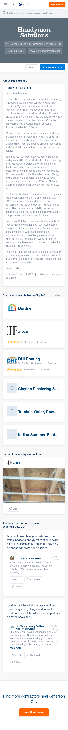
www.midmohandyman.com (45, 50)
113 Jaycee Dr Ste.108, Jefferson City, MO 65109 (33, 43)
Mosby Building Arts (30, 627)
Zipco (16, 463)
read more (15, 647)
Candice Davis (23, 558)
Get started (57, 4)
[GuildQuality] (21, 4)
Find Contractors (34, 712)
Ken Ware (21, 626)
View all (59, 295)
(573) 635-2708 (15, 50)
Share (31, 67)
